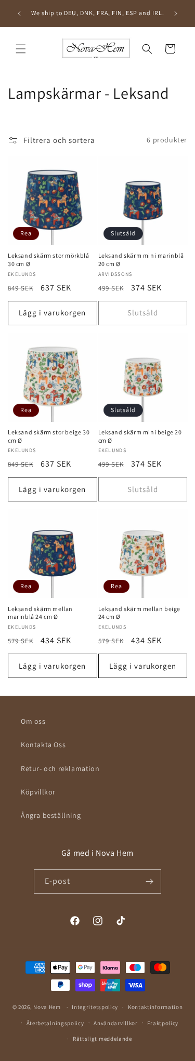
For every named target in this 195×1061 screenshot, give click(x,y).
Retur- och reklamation (60, 768)
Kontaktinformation (155, 1007)
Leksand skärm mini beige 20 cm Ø (140, 436)
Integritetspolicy (95, 1007)
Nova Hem (47, 1007)
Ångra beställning (51, 815)
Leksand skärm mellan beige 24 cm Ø (139, 613)
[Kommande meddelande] (175, 13)
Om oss (33, 721)
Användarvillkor (116, 1023)
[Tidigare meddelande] (19, 13)
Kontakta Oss (43, 744)
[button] (20, 48)
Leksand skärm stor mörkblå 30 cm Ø (48, 259)
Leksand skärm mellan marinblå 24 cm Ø (40, 613)
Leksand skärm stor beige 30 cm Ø (48, 436)
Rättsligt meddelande (102, 1038)
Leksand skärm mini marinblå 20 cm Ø (141, 259)
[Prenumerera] (149, 881)
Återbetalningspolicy (55, 1023)
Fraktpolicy (162, 1023)
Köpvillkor (38, 792)
